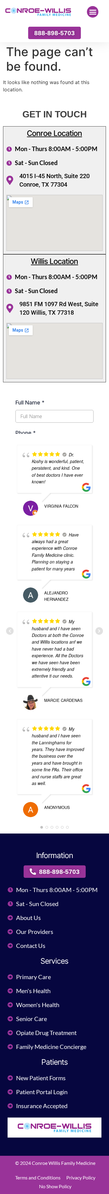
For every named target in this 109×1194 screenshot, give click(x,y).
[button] (92, 12)
